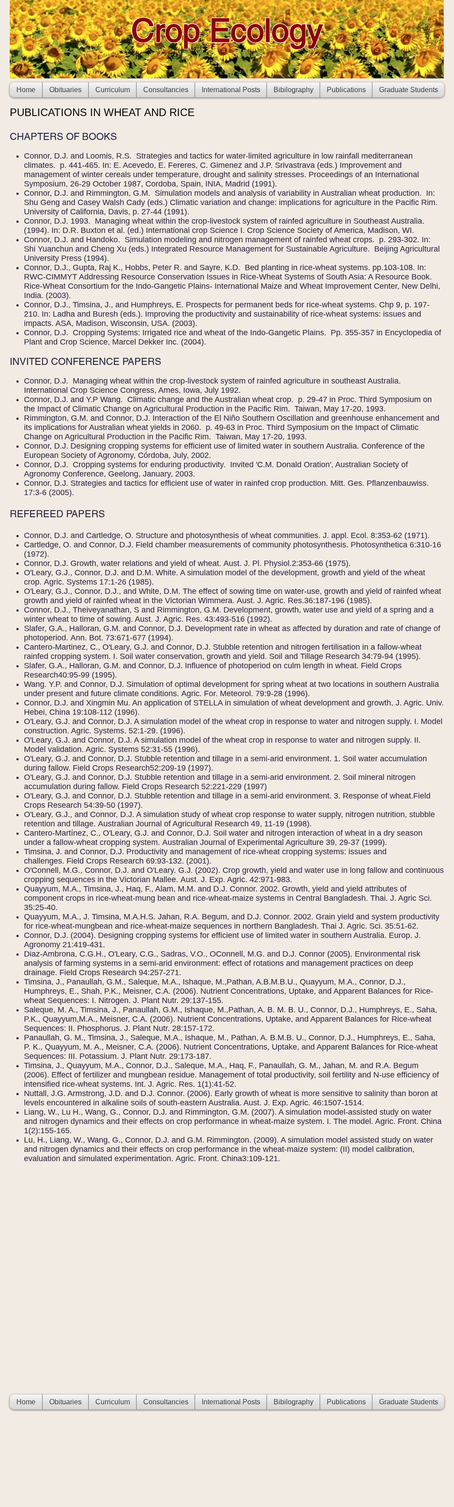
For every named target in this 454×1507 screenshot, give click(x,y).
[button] (346, 89)
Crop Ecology (227, 30)
